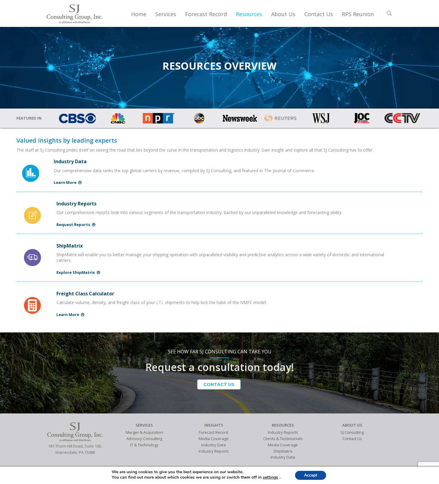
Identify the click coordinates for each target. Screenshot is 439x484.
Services (165, 14)
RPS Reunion (358, 14)
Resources (249, 14)
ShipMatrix (69, 245)
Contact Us (318, 14)
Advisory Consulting (144, 438)
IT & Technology (144, 445)
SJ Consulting (352, 432)
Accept (310, 475)
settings (270, 477)
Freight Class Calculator (85, 293)
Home (138, 14)
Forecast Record (206, 14)
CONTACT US (218, 384)
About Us (283, 14)
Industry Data (70, 161)
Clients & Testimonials (283, 438)
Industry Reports (76, 203)
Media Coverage (213, 438)
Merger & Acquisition (144, 432)
